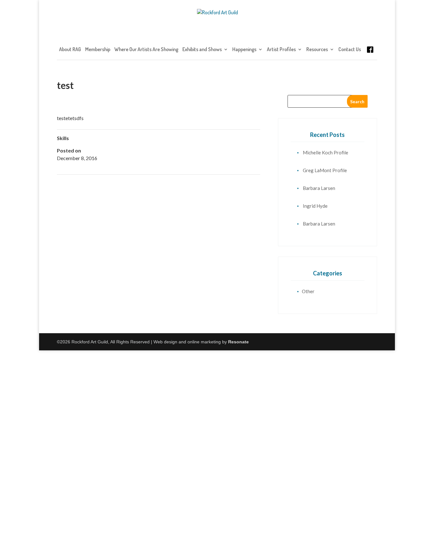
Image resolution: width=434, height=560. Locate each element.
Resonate (238, 341)
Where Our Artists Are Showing (146, 49)
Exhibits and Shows (202, 49)
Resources (317, 49)
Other (308, 291)
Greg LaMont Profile (325, 170)
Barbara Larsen (319, 188)
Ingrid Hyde (315, 206)
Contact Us (349, 49)
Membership (97, 49)
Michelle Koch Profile (325, 152)
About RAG (70, 49)
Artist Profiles (281, 49)
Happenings (244, 49)
